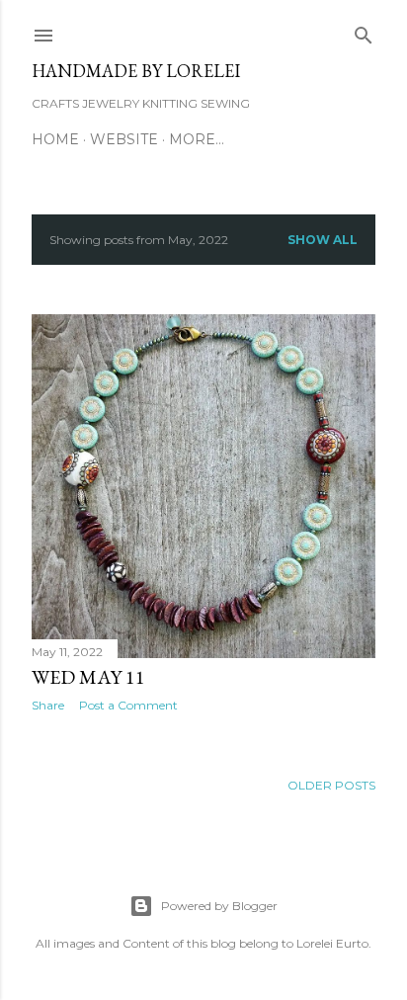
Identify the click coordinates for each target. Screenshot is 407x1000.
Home (55, 139)
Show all (322, 239)
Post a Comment (128, 705)
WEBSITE (124, 139)
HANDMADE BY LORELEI (136, 70)
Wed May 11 (88, 677)
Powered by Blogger (219, 905)
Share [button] (48, 705)
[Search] (363, 31)
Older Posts (331, 785)
